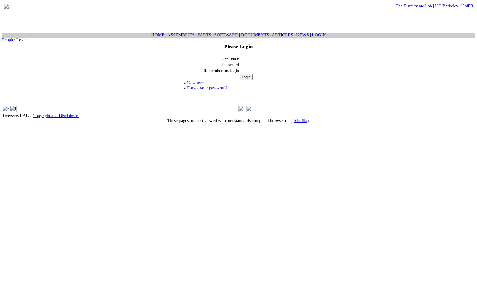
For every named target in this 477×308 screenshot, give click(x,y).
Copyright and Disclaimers (56, 115)
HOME (158, 35)
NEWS (302, 35)
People (8, 40)
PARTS (204, 35)
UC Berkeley (446, 6)
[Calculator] (242, 110)
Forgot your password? (207, 87)
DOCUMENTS (255, 35)
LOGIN (319, 35)
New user (195, 83)
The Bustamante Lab (414, 6)
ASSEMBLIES (181, 35)
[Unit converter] (249, 110)
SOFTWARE (226, 35)
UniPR (467, 6)
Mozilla (300, 120)
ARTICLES (282, 35)
